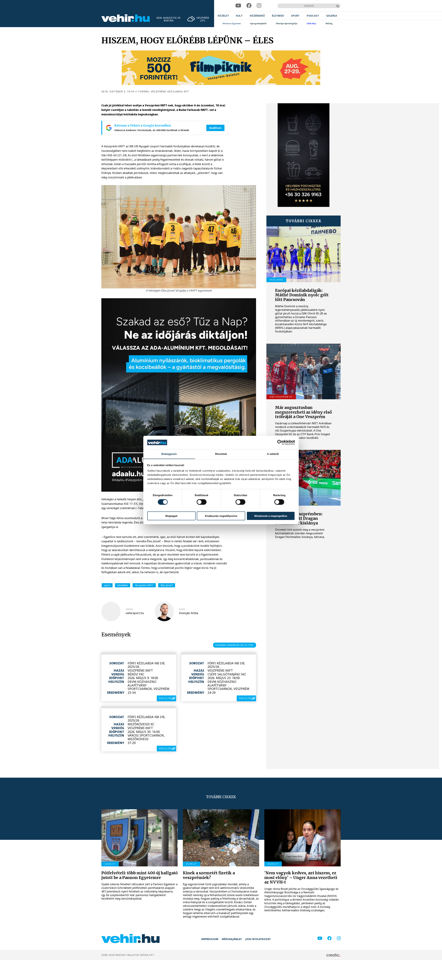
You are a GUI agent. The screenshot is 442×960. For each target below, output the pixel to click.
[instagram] (259, 5)
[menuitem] (223, 16)
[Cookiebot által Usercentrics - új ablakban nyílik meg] (280, 442)
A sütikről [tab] (273, 453)
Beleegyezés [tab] (169, 453)
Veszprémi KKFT (144, 585)
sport (107, 585)
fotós (182, 609)
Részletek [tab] (221, 453)
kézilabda (122, 585)
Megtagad (171, 515)
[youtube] (238, 5)
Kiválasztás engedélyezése (221, 515)
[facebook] (249, 5)
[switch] (201, 502)
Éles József (167, 585)
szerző (129, 609)
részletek (165, 698)
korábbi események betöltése (234, 645)
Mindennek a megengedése (270, 515)
